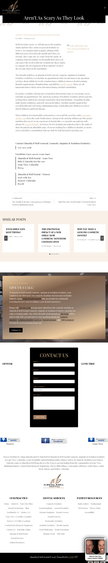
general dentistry (32, 124)
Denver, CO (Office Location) (18, 521)
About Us (14, 504)
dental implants (49, 320)
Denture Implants (47, 512)
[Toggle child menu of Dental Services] (24, 538)
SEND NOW (40, 417)
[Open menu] (105, 7)
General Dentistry (53, 35)
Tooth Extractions (62, 529)
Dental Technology (16, 508)
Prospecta (82, 240)
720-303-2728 (24, 147)
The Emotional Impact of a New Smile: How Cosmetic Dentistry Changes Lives (54, 235)
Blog (27, 508)
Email (35, 370)
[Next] (102, 238)
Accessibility (89, 512)
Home (6, 504)
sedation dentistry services (30, 320)
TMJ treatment (67, 320)
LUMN (20, 38)
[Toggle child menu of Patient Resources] (25, 542)
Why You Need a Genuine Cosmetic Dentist (88, 232)
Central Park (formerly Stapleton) (18, 525)
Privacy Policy (95, 508)
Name (36, 361)
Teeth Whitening (46, 529)
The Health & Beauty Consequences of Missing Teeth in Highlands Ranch (31, 201)
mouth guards (66, 84)
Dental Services (17, 538)
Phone (36, 378)
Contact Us (10, 529)
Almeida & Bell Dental (18, 534)
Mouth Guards (62, 525)
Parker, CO (25, 512)
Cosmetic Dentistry (54, 504)
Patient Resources (17, 542)
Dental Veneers (54, 516)
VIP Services (83, 508)
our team (64, 314)
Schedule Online (24, 529)
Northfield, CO (13, 512)
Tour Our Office (26, 504)
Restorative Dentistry (54, 521)
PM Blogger (48, 246)
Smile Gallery (83, 504)
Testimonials (96, 504)
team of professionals (32, 298)
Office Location (39, 386)
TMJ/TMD (61, 534)
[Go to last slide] (6, 238)
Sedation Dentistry (47, 525)
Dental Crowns (62, 512)
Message (37, 395)
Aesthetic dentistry (23, 35)
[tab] (49, 254)
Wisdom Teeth (49, 534)
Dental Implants (45, 508)
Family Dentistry (38, 35)
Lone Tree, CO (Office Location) (18, 516)
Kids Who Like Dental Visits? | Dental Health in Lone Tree (77, 201)
